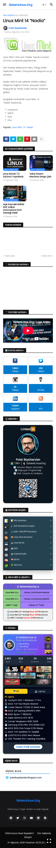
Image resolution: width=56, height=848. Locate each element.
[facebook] (11, 818)
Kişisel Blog (24, 643)
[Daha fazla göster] (41, 139)
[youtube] (31, 818)
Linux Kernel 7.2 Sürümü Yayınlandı (13, 175)
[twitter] (17, 818)
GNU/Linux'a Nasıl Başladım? (19, 833)
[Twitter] (13, 139)
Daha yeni (10, 255)
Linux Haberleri (20, 15)
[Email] (34, 139)
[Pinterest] (27, 139)
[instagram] (24, 818)
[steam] (45, 818)
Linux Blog (23, 646)
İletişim (28, 837)
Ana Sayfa (8, 15)
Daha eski (46, 255)
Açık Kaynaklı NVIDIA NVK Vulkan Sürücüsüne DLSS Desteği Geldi (13, 208)
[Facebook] (6, 139)
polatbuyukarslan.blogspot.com (24, 777)
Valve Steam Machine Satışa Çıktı (40, 175)
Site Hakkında (44, 833)
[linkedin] (38, 818)
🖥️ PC (16, 691)
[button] (4, 4)
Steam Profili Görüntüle (28, 746)
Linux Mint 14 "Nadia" (23, 127)
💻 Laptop (40, 691)
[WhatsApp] (20, 139)
